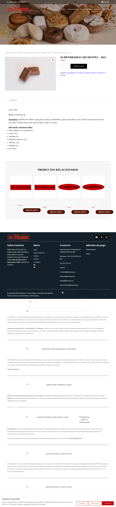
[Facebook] (102, 2)
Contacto (97, 9)
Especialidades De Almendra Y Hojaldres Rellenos (38, 52)
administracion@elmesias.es (69, 285)
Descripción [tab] (13, 100)
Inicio (63, 9)
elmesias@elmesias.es (67, 276)
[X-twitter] (105, 2)
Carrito (89, 9)
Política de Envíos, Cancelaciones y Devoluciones (23, 296)
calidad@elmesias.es (66, 281)
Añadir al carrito (79, 66)
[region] (58, 501)
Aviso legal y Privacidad (35, 293)
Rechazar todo (95, 503)
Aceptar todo (107, 503)
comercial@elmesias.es (67, 272)
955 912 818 (71, 256)
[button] (52, 59)
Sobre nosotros (73, 9)
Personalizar (82, 503)
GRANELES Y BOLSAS (16, 52)
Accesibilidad (48, 293)
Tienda (82, 9)
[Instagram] (108, 2)
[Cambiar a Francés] (108, 9)
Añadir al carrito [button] (32, 210)
